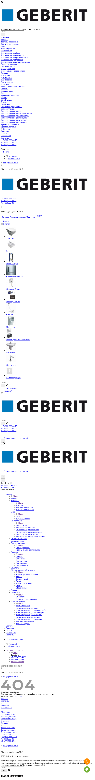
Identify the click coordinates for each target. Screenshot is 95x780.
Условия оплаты (8, 714)
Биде (18, 516)
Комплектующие (23, 606)
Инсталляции (21, 525)
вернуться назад (7, 696)
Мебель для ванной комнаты (28, 574)
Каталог (14, 498)
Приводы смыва (23, 548)
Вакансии (5, 705)
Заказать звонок (17, 662)
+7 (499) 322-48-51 (8, 145)
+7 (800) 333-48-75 (9, 140)
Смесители (20, 597)
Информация (6, 707)
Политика (5, 721)
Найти (4, 770)
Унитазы (19, 505)
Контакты (5, 701)
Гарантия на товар (8, 719)
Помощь (4, 723)
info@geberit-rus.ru (10, 163)
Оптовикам (6, 734)
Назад (15, 496)
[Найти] (3, 34)
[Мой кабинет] (2, 436)
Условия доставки (8, 716)
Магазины (5, 712)
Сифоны (19, 556)
